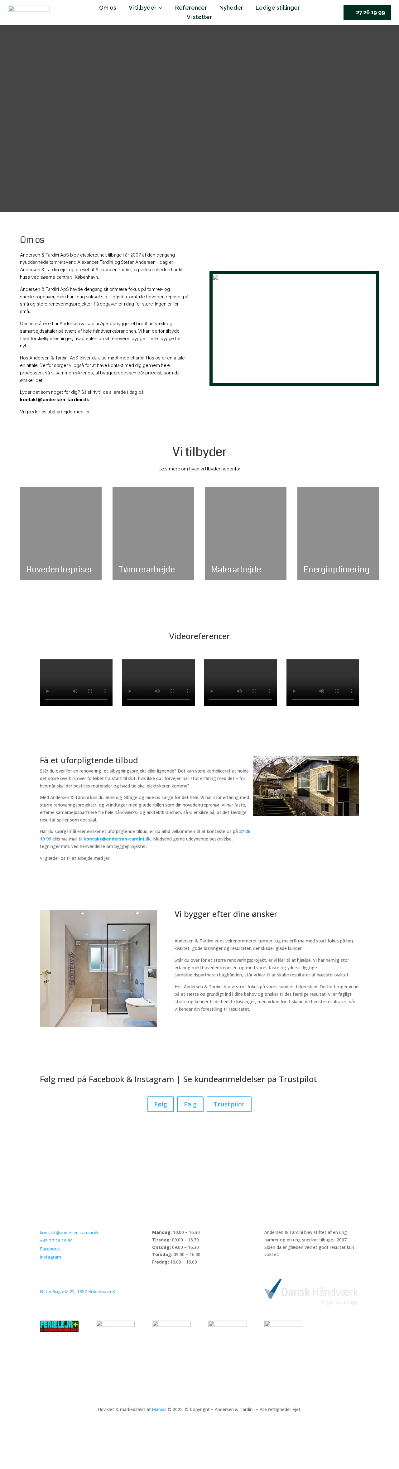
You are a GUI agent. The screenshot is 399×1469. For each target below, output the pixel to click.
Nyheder (231, 8)
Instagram (154, 1079)
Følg (160, 1104)
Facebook (106, 1079)
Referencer (191, 8)
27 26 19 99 (370, 12)
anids (161, 1409)
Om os (107, 8)
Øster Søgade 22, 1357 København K (77, 1291)
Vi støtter (199, 17)
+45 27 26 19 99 (56, 1241)
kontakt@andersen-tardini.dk (69, 1232)
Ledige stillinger (278, 8)
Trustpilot (298, 1079)
